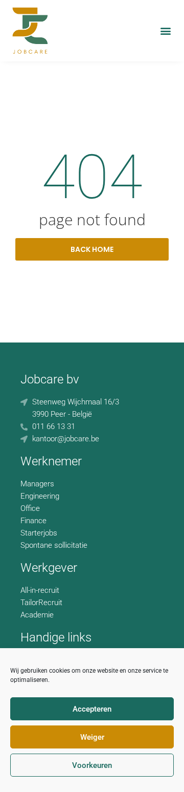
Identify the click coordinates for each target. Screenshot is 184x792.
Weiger (92, 737)
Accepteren (92, 709)
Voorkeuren (92, 765)
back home (92, 249)
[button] (165, 30)
